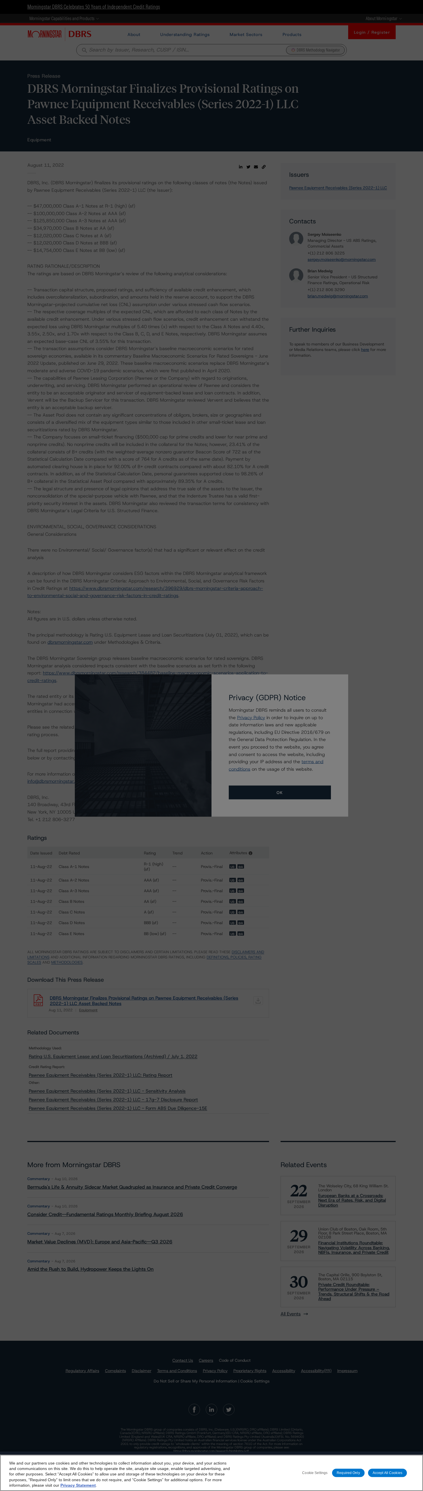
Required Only (348, 1473)
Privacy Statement (78, 1485)
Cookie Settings (314, 1473)
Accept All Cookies (387, 1473)
